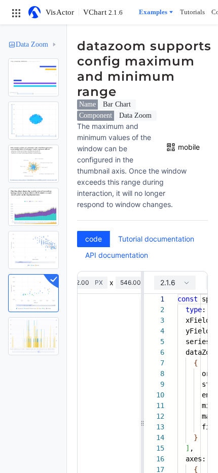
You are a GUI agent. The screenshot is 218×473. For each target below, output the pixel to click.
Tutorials (192, 12)
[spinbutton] (82, 282)
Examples (153, 12)
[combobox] (175, 283)
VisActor (60, 12)
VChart (103, 12)
